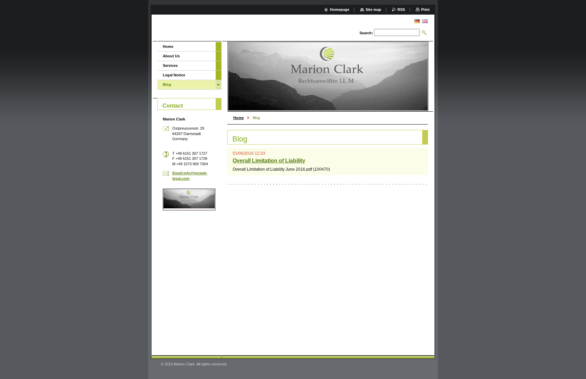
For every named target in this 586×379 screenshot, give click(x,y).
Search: (366, 33)
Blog (167, 84)
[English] (425, 21)
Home (238, 118)
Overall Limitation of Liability (269, 161)
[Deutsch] (417, 21)
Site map (373, 9)
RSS (401, 9)
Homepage (339, 9)
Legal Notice (174, 75)
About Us (171, 56)
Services (170, 65)
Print (425, 9)
